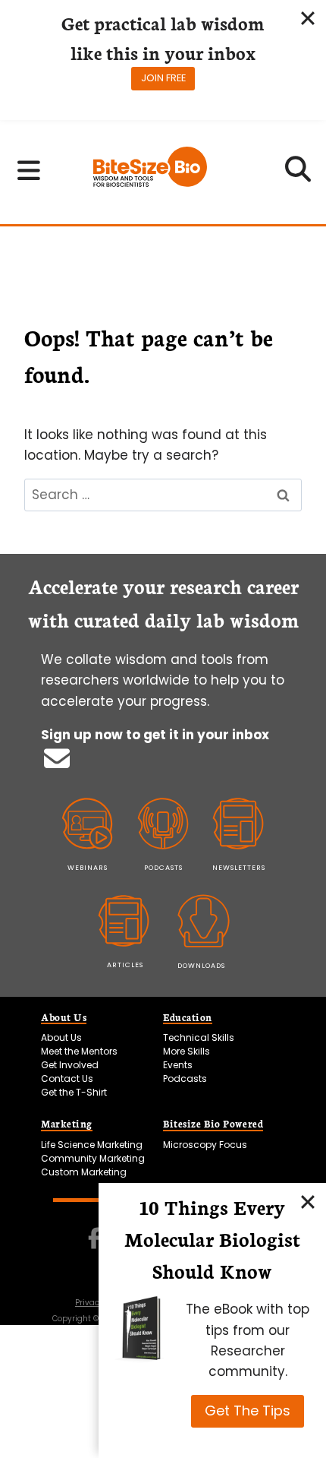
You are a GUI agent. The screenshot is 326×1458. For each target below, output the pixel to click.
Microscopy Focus (205, 1144)
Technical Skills (198, 1037)
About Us (61, 1037)
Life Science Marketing (92, 1144)
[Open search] (298, 174)
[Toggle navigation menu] (29, 170)
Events (178, 1064)
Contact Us (67, 1078)
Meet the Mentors (79, 1051)
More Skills (186, 1051)
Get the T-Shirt (74, 1092)
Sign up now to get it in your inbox (155, 735)
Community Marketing (93, 1158)
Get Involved (70, 1064)
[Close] (307, 1201)
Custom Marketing (84, 1171)
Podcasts (185, 1078)
